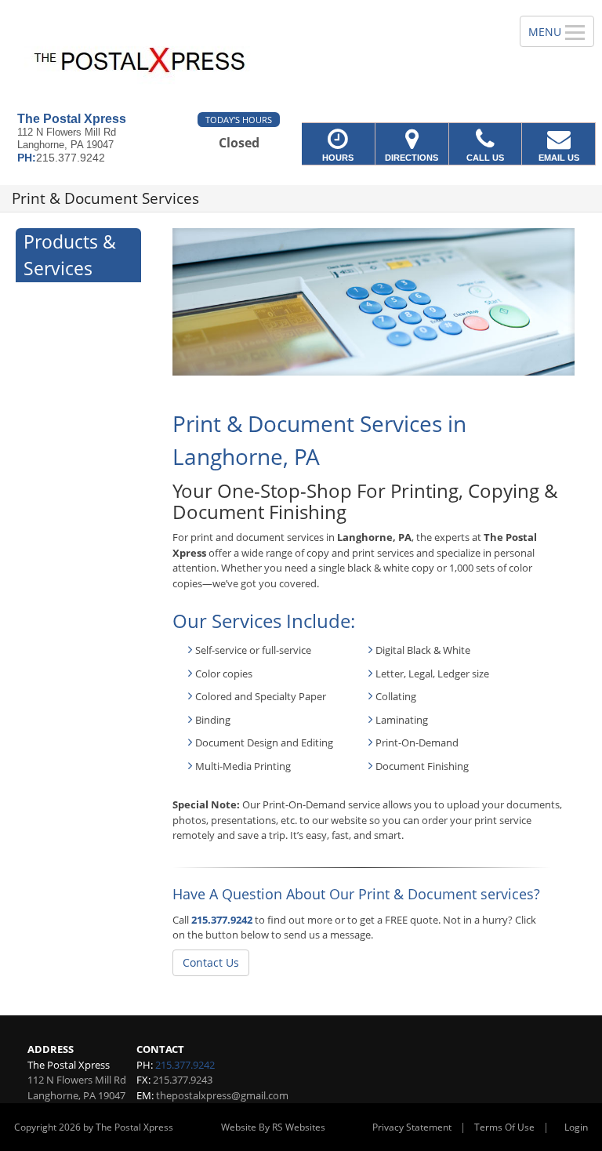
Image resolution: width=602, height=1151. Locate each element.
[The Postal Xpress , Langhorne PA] (301, 56)
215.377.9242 (221, 920)
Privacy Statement (412, 1127)
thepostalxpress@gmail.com (222, 1095)
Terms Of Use (504, 1127)
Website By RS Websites (273, 1127)
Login (576, 1127)
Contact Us (211, 962)
